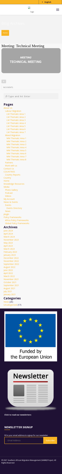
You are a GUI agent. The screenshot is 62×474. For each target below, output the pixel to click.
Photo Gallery (11, 190)
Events (8, 205)
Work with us (11, 165)
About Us (8, 108)
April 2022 (8, 273)
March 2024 (9, 236)
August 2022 (9, 267)
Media (6, 186)
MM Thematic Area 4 (16, 147)
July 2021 (8, 291)
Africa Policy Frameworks (17, 220)
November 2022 (11, 261)
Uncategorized (10, 304)
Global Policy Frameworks (17, 223)
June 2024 (8, 230)
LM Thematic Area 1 (16, 114)
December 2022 (11, 258)
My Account (9, 199)
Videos (8, 196)
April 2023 (8, 245)
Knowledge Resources (14, 183)
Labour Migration (13, 111)
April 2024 (8, 233)
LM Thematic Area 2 (16, 117)
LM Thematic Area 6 (16, 129)
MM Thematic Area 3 (16, 144)
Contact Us (9, 168)
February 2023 (10, 252)
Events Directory (14, 208)
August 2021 (9, 288)
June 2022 (8, 270)
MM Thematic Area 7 (16, 156)
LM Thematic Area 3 (16, 120)
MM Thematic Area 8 (16, 159)
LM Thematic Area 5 (16, 126)
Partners (9, 162)
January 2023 (10, 255)
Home (5, 33)
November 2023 (11, 239)
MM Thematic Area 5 (16, 150)
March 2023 (9, 248)
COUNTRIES (9, 171)
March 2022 (9, 276)
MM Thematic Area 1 (16, 138)
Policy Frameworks (12, 217)
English (48, 2)
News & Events (11, 202)
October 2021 (10, 282)
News (7, 211)
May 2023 (8, 242)
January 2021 (10, 294)
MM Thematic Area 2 (16, 141)
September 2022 (11, 264)
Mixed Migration (12, 135)
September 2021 (11, 285)
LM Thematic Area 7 (16, 132)
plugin (6, 214)
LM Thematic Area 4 (16, 123)
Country (7, 177)
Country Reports (12, 174)
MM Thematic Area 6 (16, 153)
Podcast (9, 193)
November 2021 (11, 279)
